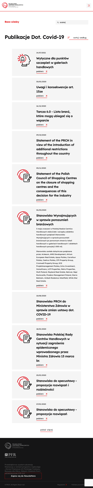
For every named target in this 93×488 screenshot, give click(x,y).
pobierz (39, 71)
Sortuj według (79, 37)
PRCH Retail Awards (46, 2)
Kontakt (46, 6)
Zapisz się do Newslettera (23, 476)
